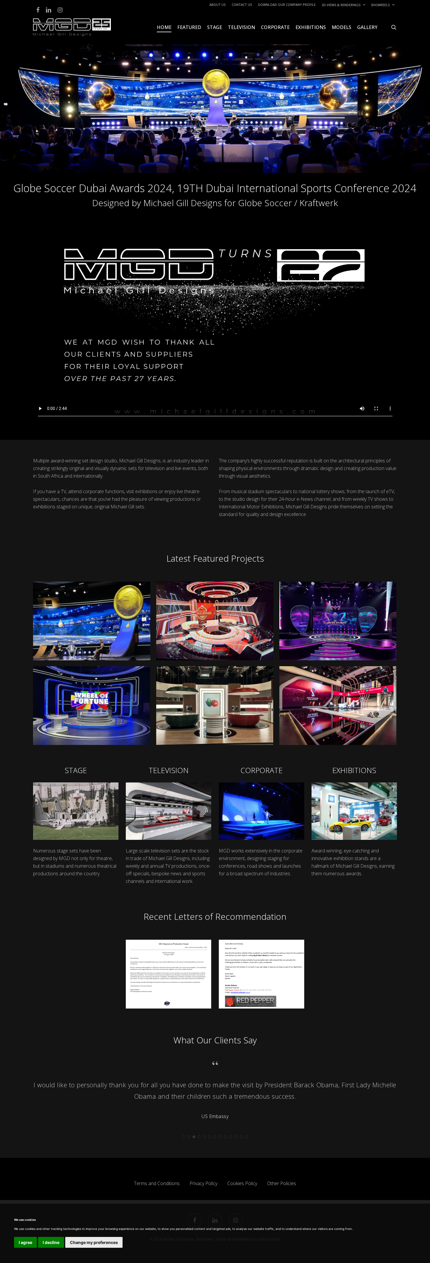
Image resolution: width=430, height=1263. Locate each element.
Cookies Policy (242, 1183)
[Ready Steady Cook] (215, 705)
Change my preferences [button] (94, 1242)
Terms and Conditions (157, 1183)
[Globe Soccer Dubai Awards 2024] (91, 621)
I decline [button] (51, 1242)
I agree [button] (25, 1242)
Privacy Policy (203, 1183)
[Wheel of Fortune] (91, 705)
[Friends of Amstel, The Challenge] (215, 621)
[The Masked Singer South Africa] (338, 621)
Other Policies (281, 1183)
